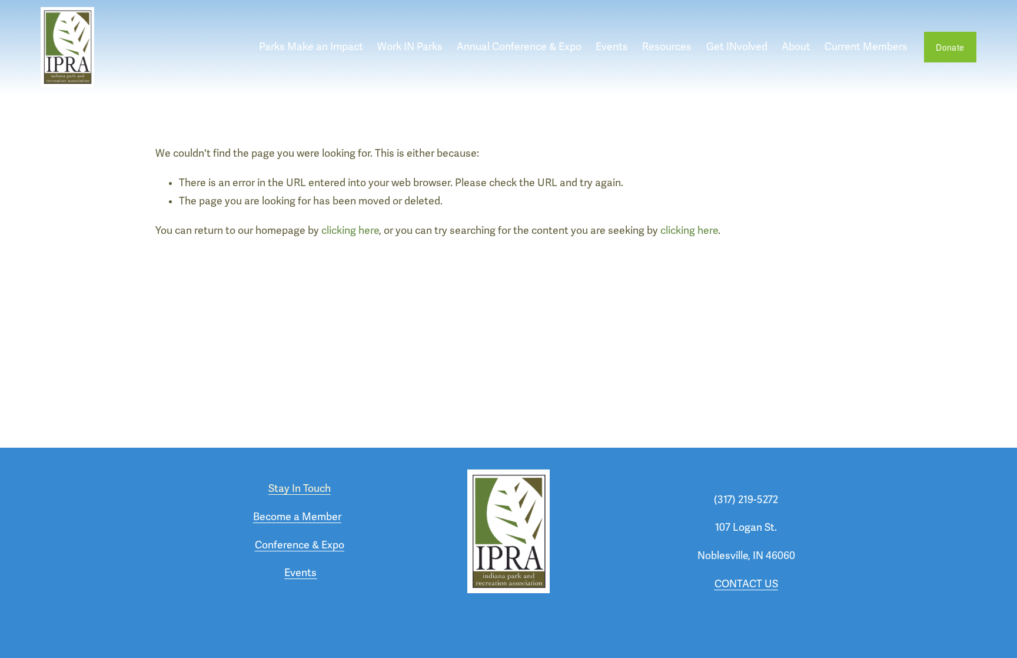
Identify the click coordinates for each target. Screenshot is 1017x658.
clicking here (350, 230)
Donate (950, 47)
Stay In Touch (299, 488)
